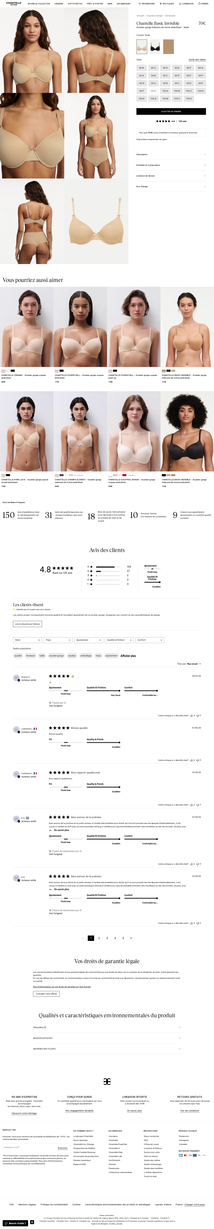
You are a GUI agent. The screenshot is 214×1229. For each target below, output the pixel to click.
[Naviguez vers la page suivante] (131, 938)
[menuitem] (38, 3)
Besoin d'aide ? (17, 1223)
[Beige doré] (3, 371)
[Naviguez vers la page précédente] (83, 938)
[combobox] (27, 640)
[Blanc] (8, 371)
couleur (72, 655)
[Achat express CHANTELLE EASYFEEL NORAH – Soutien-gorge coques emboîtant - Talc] (154, 465)
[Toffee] (168, 46)
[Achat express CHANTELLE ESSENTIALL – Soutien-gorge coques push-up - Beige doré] (154, 361)
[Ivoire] (66, 475)
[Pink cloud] (71, 475)
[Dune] (57, 475)
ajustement (111, 655)
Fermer (32, 1222)
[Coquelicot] (124, 475)
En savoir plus (61, 830)
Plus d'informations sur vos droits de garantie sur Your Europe (62, 986)
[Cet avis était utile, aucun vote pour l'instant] (192, 715)
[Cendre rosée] (62, 475)
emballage (86, 655)
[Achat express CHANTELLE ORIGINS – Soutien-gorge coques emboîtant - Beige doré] (47, 361)
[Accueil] (14, 3)
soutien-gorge (56, 655)
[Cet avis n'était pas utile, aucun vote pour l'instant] (197, 715)
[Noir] (155, 46)
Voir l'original (55, 705)
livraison (30, 655)
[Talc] (110, 475)
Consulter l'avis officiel (46, 993)
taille (42, 655)
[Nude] (141, 46)
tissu (98, 655)
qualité (18, 655)
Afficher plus (128, 655)
